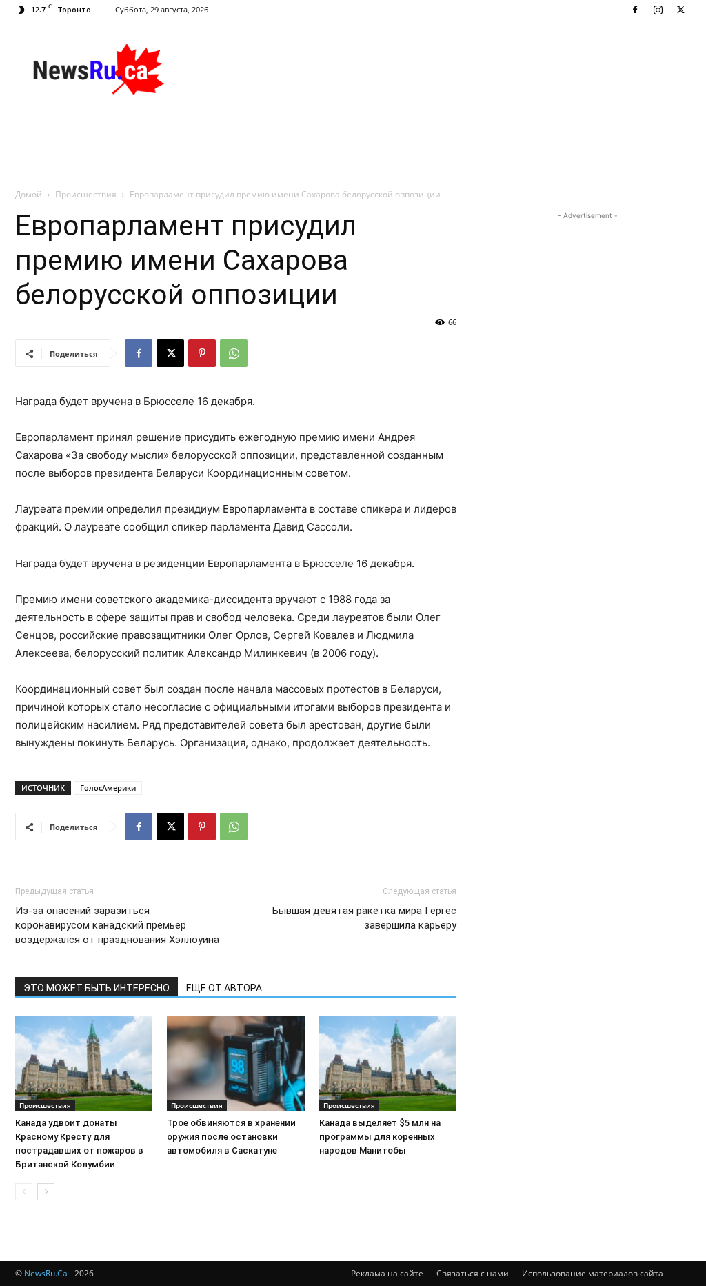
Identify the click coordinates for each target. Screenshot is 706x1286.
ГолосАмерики (108, 787)
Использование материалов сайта (592, 1273)
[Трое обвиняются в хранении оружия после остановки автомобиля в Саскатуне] (235, 1063)
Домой (28, 194)
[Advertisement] (440, 69)
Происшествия (86, 194)
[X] (680, 9)
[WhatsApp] (234, 353)
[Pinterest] (202, 353)
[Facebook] (635, 9)
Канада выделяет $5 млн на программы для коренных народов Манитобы (380, 1137)
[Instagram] (657, 9)
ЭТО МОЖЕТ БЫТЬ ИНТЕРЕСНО (96, 987)
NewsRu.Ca (46, 1273)
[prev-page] (23, 1191)
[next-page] (45, 1191)
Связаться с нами (472, 1273)
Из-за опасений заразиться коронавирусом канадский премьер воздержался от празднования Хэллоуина (117, 925)
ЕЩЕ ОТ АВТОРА (224, 987)
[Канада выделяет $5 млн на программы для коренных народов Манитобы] (387, 1063)
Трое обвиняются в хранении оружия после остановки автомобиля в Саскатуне (231, 1137)
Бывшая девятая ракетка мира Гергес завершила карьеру (364, 917)
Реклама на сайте (387, 1273)
